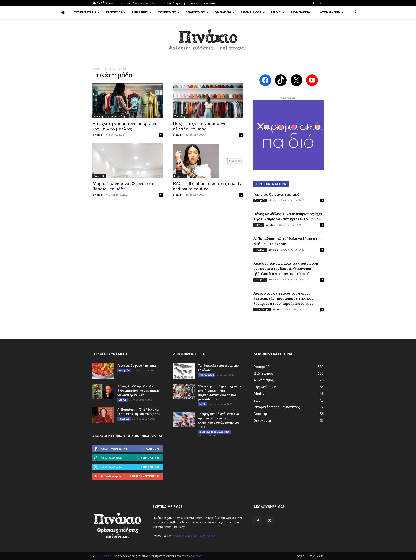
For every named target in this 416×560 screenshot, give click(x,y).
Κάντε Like (152, 448)
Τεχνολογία (180, 116)
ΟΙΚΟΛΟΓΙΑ (222, 12)
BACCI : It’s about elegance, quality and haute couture (207, 186)
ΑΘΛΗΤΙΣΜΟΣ (251, 12)
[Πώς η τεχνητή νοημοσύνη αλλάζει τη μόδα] (208, 100)
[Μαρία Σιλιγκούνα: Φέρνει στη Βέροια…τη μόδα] (127, 160)
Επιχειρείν (180, 176)
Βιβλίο (258, 224)
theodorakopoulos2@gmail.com (194, 536)
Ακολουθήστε (150, 457)
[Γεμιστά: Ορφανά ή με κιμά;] (103, 371)
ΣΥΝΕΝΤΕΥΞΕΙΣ (85, 12)
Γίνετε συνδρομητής (144, 476)
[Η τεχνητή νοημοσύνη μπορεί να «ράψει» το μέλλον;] (127, 100)
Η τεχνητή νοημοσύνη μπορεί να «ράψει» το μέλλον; (125, 126)
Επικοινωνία (209, 3)
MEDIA (276, 12)
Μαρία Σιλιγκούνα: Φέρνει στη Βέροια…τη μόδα (123, 186)
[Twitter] (320, 3)
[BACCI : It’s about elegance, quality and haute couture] (208, 160)
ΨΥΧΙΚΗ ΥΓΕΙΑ (330, 12)
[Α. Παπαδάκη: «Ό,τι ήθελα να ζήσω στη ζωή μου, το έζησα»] (103, 415)
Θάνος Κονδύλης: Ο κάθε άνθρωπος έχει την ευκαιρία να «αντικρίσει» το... (138, 391)
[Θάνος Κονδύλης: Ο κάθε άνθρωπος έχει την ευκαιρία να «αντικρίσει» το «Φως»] (103, 391)
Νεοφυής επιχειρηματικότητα (110, 116)
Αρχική (96, 68)
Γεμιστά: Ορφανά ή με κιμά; (277, 194)
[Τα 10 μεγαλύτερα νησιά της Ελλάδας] (184, 371)
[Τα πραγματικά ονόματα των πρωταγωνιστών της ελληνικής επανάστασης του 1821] (184, 419)
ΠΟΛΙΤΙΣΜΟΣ (195, 12)
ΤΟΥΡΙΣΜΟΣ (167, 12)
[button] (354, 12)
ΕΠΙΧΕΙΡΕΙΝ (140, 12)
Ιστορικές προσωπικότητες (214, 431)
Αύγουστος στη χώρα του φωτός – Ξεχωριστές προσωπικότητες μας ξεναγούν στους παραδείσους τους (284, 298)
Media (202, 404)
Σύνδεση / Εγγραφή (173, 3)
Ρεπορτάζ (99, 176)
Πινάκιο (192, 3)
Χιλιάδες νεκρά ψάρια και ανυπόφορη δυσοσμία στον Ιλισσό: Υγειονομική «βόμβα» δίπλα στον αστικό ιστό (286, 268)
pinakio (97, 134)
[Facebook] (313, 3)
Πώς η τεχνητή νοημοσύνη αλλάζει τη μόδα (199, 126)
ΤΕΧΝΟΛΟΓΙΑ (300, 12)
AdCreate (196, 556)
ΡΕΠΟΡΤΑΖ (114, 12)
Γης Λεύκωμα (262, 309)
